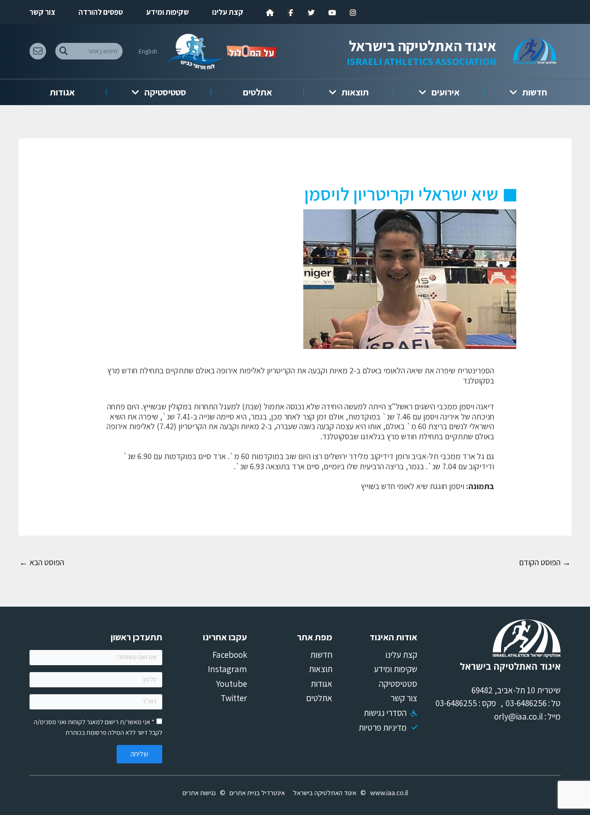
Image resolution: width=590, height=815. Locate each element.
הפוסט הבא (41, 562)
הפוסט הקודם (545, 562)
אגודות (62, 92)
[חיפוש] (63, 51)
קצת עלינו (227, 12)
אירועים (445, 92)
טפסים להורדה (100, 12)
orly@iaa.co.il (518, 716)
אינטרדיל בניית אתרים (257, 792)
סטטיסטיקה (165, 92)
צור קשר (42, 12)
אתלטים (257, 92)
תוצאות (355, 92)
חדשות (534, 92)
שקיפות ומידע (167, 12)
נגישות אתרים (199, 792)
